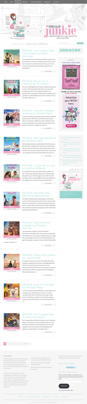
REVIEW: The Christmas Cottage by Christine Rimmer (36, 225)
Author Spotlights (36, 2)
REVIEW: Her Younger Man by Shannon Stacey (38, 316)
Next (25, 343)
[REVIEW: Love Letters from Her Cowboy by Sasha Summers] (12, 57)
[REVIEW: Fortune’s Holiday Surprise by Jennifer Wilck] (12, 117)
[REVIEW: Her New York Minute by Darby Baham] (12, 200)
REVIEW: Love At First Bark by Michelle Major (38, 286)
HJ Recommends (11, 236)
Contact (56, 2)
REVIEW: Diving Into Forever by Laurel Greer (38, 256)
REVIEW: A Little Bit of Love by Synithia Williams (38, 167)
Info (11, 2)
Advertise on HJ (46, 397)
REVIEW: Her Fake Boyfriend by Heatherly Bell (39, 139)
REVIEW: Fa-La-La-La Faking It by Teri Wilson (35, 82)
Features (47, 2)
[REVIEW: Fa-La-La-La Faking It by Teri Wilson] (12, 88)
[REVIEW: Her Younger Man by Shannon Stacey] (12, 321)
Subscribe (64, 386)
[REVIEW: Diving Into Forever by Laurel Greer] (12, 262)
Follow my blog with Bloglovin (67, 363)
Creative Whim (54, 402)
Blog (17, 2)
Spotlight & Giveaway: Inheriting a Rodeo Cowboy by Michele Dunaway (72, 162)
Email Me (56, 397)
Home (5, 2)
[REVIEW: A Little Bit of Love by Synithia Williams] (12, 172)
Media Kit (65, 397)
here (8, 386)
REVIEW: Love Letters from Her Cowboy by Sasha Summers (38, 53)
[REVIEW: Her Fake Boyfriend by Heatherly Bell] (12, 145)
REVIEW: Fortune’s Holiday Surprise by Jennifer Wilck (37, 112)
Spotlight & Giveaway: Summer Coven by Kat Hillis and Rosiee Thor (71, 150)
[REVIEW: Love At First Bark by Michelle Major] (12, 291)
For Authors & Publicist (32, 397)
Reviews (25, 2)
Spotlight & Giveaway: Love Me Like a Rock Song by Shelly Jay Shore (71, 144)
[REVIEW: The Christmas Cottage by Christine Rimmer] (12, 229)
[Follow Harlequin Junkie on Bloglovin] (71, 367)
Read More (48, 71)
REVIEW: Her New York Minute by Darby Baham (36, 194)
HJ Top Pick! (11, 95)
